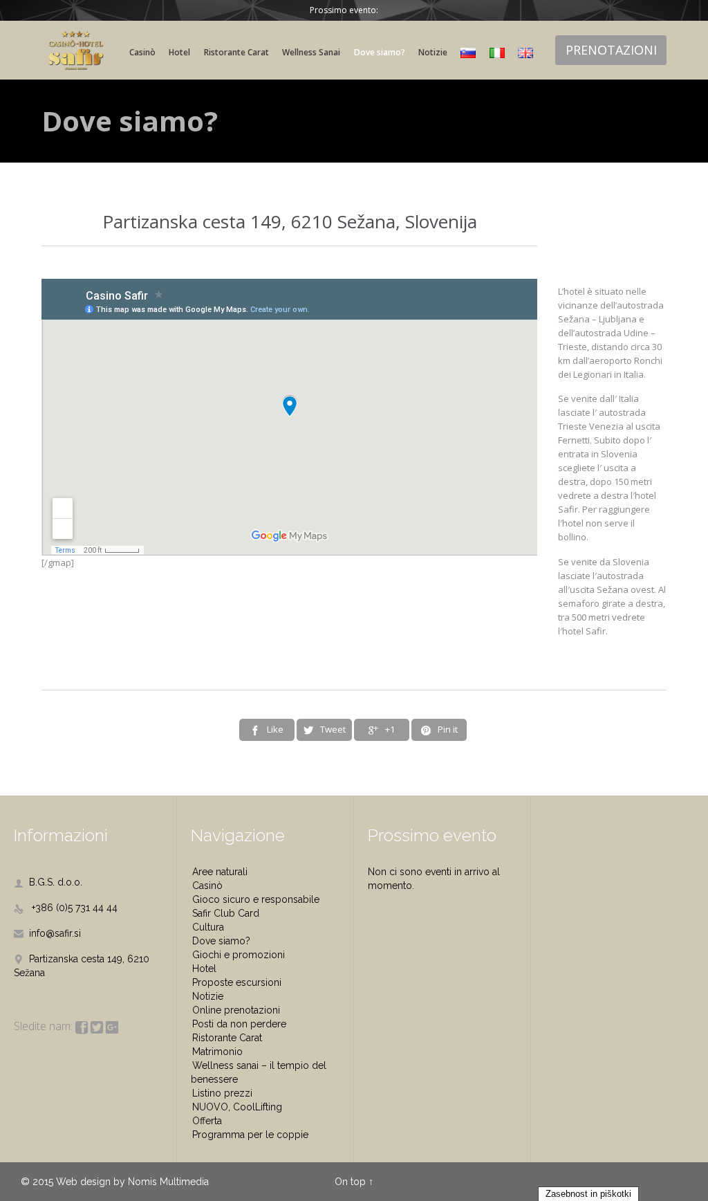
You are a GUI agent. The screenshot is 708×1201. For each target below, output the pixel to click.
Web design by (90, 1181)
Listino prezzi (222, 1093)
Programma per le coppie (250, 1134)
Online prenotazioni (236, 1010)
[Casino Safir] (76, 50)
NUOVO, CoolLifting (237, 1106)
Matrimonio (217, 1051)
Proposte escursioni (236, 982)
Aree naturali (220, 871)
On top (350, 1181)
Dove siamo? (221, 940)
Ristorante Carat (227, 1037)
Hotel (204, 968)
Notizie (207, 996)
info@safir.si (47, 933)
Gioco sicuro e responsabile (255, 899)
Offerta (207, 1120)
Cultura (208, 927)
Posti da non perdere (239, 1023)
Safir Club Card (225, 913)
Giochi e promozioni (238, 954)
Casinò (207, 885)
